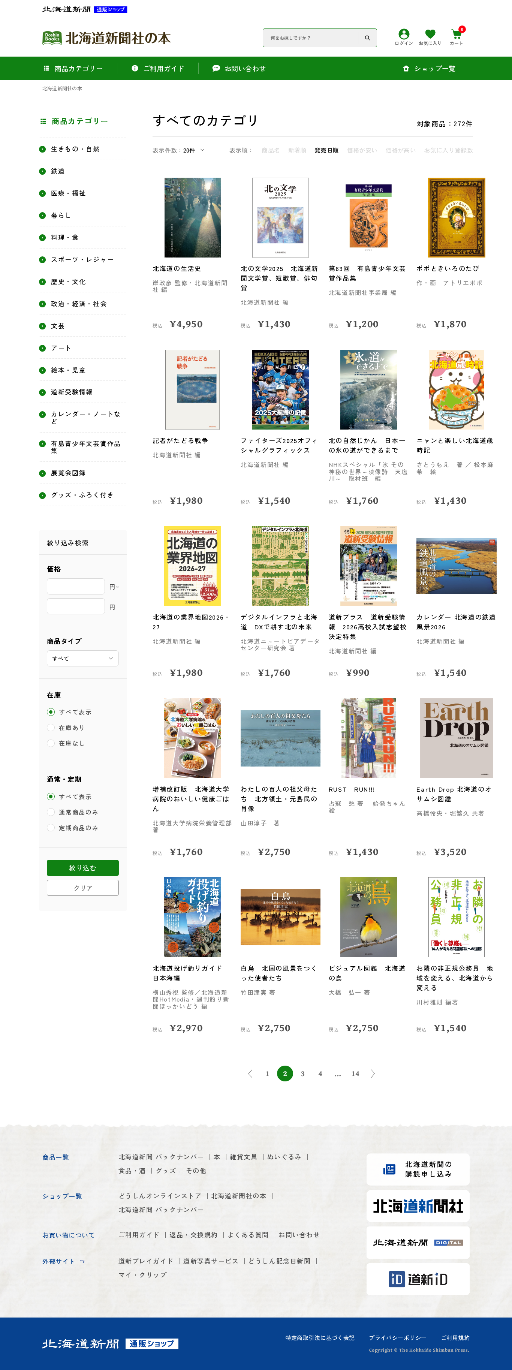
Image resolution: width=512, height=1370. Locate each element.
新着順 (297, 150)
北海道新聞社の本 (62, 88)
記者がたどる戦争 (181, 440)
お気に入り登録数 (448, 150)
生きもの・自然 (75, 149)
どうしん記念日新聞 (279, 1261)
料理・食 (65, 237)
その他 (196, 1170)
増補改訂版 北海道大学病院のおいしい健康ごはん (191, 798)
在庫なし (72, 743)
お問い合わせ (299, 1234)
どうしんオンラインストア (160, 1195)
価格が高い (401, 150)
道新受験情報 (72, 391)
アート (61, 348)
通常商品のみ (79, 812)
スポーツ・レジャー (82, 259)
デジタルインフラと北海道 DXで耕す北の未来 (279, 621)
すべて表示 (75, 712)
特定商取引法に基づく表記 (320, 1337)
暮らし (61, 215)
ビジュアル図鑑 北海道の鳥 (367, 972)
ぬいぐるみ (284, 1156)
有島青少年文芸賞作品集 (86, 447)
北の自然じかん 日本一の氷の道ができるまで (367, 445)
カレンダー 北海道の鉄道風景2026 (456, 621)
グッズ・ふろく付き (82, 495)
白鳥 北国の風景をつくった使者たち (279, 972)
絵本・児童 (68, 370)
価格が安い (362, 150)
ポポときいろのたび (447, 268)
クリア (83, 887)
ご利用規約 (455, 1337)
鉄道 (58, 171)
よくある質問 (248, 1234)
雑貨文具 (243, 1156)
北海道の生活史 (177, 268)
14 (355, 1073)
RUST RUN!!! (352, 789)
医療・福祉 (68, 193)
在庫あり (72, 727)
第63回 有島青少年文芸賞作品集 (367, 273)
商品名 (271, 150)
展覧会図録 (68, 472)
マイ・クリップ (142, 1274)
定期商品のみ (79, 827)
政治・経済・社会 (79, 303)
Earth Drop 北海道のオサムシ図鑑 (454, 793)
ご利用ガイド (139, 1234)
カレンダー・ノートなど (86, 417)
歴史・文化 (68, 281)
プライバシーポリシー (398, 1337)
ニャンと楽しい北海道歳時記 (455, 445)
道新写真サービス (211, 1261)
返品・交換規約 (193, 1234)
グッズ (166, 1170)
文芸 (58, 325)
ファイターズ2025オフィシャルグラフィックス (280, 445)
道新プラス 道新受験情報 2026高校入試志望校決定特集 (368, 626)
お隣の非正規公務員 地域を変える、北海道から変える (455, 977)
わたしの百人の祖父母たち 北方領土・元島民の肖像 (279, 798)
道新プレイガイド (146, 1261)
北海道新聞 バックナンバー (161, 1156)
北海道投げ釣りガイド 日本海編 (191, 972)
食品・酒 (132, 1170)
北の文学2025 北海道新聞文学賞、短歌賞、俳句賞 (280, 278)
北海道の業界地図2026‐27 (192, 621)
